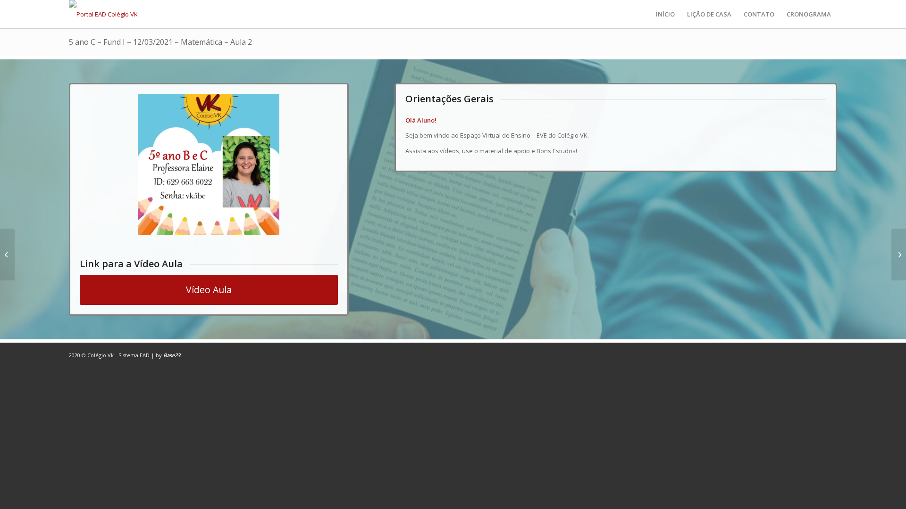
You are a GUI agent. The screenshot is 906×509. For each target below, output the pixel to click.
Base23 (171, 355)
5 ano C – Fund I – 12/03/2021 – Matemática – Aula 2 (160, 42)
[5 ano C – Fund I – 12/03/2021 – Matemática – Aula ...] (7, 254)
